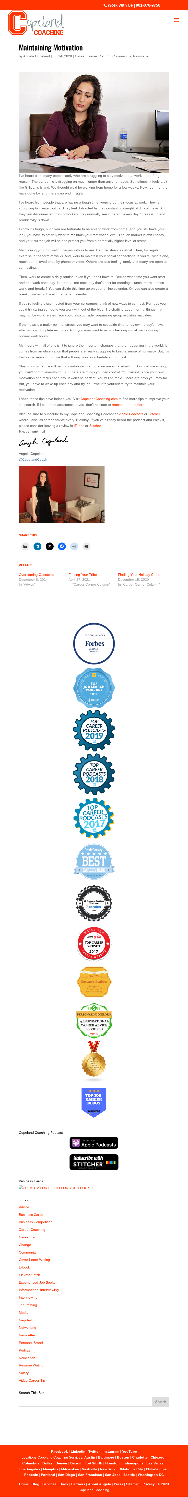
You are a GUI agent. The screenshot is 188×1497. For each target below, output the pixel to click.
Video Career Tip (32, 1380)
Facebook (59, 1451)
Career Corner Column (92, 56)
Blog (35, 1484)
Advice (24, 1207)
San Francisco (90, 1475)
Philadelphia (156, 1469)
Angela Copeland (36, 56)
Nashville (89, 1469)
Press (118, 1484)
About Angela (99, 1484)
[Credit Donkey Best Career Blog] (94, 881)
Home (24, 1484)
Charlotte (140, 1457)
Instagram (111, 1451)
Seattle (129, 1475)
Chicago (157, 1457)
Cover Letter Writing (34, 1260)
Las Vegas (155, 1463)
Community (27, 1252)
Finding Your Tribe (83, 575)
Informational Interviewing (39, 1290)
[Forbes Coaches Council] (94, 663)
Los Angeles (29, 1469)
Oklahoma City (130, 1469)
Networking (27, 1327)
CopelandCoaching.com (100, 399)
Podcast (25, 1350)
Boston (123, 1457)
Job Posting (28, 1305)
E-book (24, 1267)
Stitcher (154, 414)
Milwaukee (70, 1469)
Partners (78, 1484)
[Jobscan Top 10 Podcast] (94, 707)
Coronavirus (121, 56)
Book (63, 1484)
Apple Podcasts (131, 414)
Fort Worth (93, 1463)
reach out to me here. (128, 405)
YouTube (129, 1451)
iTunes (79, 426)
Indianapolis (133, 1463)
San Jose (112, 1475)
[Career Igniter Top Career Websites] (94, 960)
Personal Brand (31, 1343)
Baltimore (106, 1457)
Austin (89, 1457)
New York (108, 1469)
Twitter (94, 1451)
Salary (24, 1373)
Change (25, 1245)
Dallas (47, 1463)
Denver (61, 1463)
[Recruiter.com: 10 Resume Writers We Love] (94, 922)
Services (49, 1484)
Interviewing (28, 1297)
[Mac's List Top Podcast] (94, 838)
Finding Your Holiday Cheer (139, 575)
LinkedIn (78, 1451)
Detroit (76, 1463)
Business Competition (35, 1222)
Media (23, 1313)
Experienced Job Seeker (38, 1282)
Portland (48, 1475)
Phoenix (31, 1475)
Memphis (50, 1469)
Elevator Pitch (29, 1275)
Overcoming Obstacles (36, 575)
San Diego (66, 1475)
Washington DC (151, 1475)
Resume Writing (31, 1365)
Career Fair (28, 1237)
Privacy (148, 1484)
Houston (112, 1463)
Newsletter (141, 56)
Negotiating (27, 1320)
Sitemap (133, 1484)
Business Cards (31, 1215)
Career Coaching (32, 1229)
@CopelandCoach (33, 459)
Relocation (27, 1358)
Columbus (30, 1463)
